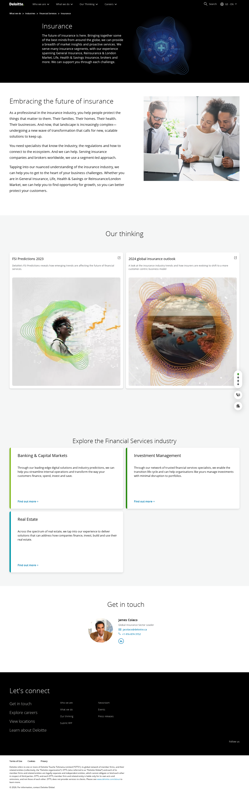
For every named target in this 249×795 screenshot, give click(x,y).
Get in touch (20, 703)
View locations (22, 721)
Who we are (40, 4)
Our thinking (66, 716)
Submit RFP (66, 723)
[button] (210, 4)
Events (101, 709)
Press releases (106, 716)
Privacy (44, 761)
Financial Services (48, 14)
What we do (63, 4)
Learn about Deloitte (28, 730)
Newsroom (104, 702)
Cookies (31, 761)
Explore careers (23, 712)
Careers (109, 4)
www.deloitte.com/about (108, 779)
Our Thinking (87, 4)
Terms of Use (15, 761)
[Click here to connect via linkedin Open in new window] (121, 641)
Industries (30, 14)
